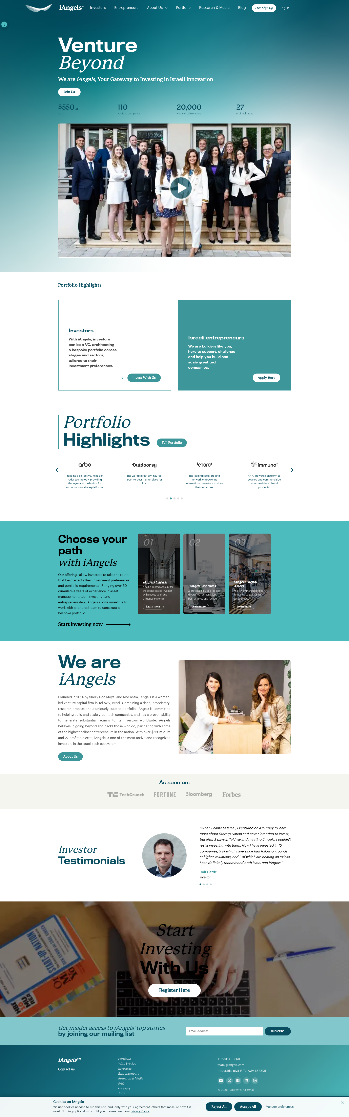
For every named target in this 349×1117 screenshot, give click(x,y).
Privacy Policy (140, 1111)
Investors (98, 7)
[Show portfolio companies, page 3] (174, 498)
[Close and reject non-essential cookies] (342, 1103)
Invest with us (144, 377)
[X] (229, 1080)
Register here (174, 990)
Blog (242, 7)
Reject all (219, 1106)
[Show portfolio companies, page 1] (167, 498)
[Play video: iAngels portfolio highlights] (174, 191)
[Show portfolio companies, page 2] (171, 498)
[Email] (221, 1080)
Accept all (248, 1106)
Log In (284, 8)
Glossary (124, 1088)
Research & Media (214, 7)
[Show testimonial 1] (200, 884)
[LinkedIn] (246, 1080)
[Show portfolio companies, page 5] (182, 498)
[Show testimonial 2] (204, 884)
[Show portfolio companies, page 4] (178, 498)
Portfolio (183, 7)
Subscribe (277, 1031)
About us (155, 7)
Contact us (66, 1069)
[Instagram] (254, 1080)
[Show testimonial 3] (207, 884)
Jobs (121, 1093)
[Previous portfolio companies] (57, 470)
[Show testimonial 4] (211, 884)
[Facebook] (237, 1080)
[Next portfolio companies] (292, 470)
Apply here (266, 377)
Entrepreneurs (126, 7)
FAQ (121, 1083)
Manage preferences (280, 1106)
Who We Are (127, 1063)
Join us (69, 92)
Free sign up (264, 7)
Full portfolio (172, 442)
